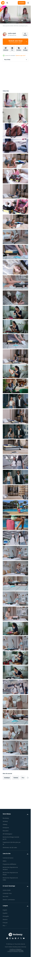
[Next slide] (24, 777)
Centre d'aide (6, 889)
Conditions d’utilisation (15, 948)
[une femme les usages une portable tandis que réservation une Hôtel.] (15, 160)
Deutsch (5, 918)
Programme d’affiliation (9, 863)
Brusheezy (6, 817)
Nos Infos (5, 896)
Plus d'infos (7, 59)
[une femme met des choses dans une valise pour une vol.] (15, 356)
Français (5, 922)
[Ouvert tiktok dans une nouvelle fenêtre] (17, 937)
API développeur (7, 833)
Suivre (25, 35)
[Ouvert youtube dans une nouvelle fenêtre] (23, 937)
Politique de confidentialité (15, 949)
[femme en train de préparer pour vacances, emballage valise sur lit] (15, 175)
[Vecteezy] (2, 3)
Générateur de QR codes (10, 847)
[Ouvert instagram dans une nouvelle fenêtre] (9, 937)
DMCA (4, 860)
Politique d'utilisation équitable (15, 951)
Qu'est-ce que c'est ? (20, 55)
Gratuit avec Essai (15, 41)
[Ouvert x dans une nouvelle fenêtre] (20, 937)
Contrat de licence (8, 857)
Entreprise (6, 827)
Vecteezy (5, 820)
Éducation (6, 830)
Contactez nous (7, 892)
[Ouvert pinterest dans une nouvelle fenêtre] (15, 937)
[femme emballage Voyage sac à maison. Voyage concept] (15, 130)
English (5, 909)
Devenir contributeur (9, 899)
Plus (4, 925)
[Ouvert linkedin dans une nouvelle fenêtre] (12, 937)
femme (16, 777)
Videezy (5, 824)
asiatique (7, 777)
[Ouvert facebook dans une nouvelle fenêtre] (6, 937)
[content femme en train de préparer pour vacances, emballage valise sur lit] (15, 206)
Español (5, 912)
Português (6, 915)
